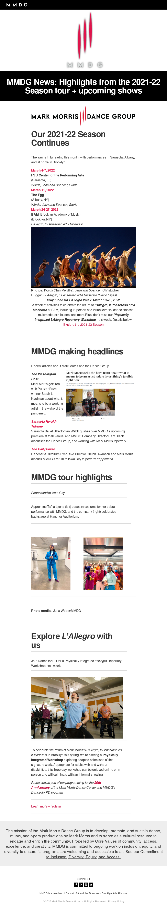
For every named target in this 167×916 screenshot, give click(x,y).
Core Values (106, 841)
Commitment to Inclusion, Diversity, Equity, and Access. (104, 853)
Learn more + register (46, 806)
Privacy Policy (116, 901)
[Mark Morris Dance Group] (17, 4)
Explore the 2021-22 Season (83, 324)
